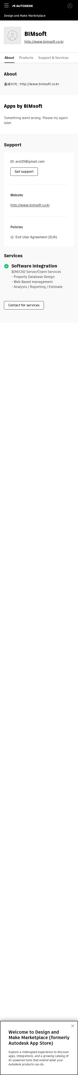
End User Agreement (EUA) (36, 237)
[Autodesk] (23, 6)
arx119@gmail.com (30, 161)
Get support (24, 171)
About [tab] (9, 57)
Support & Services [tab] (53, 57)
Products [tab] (26, 57)
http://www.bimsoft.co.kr (44, 42)
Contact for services (24, 305)
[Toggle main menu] (6, 5)
